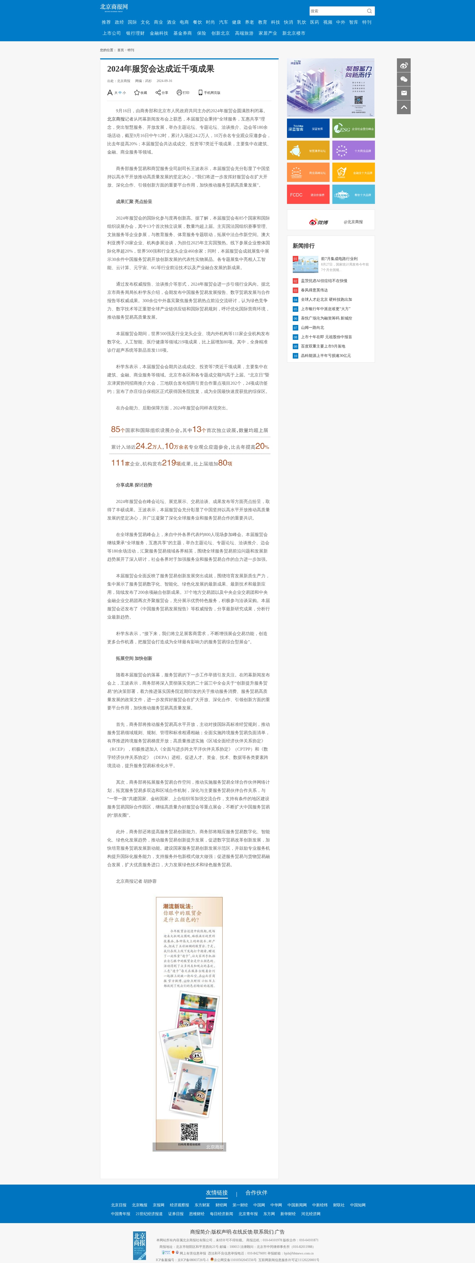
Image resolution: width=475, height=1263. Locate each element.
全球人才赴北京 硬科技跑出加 (326, 299)
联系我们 (264, 1231)
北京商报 (116, 119)
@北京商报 (353, 222)
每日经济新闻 (221, 1214)
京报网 (158, 1205)
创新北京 (220, 33)
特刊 (367, 22)
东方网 (269, 1214)
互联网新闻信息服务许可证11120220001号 (288, 1259)
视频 (328, 22)
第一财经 (240, 1205)
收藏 (143, 92)
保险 (201, 33)
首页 (120, 49)
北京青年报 (248, 1214)
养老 (249, 22)
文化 (145, 22)
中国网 (259, 1205)
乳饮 (301, 22)
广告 (280, 1231)
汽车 (223, 22)
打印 (186, 92)
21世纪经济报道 (149, 1214)
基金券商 (182, 33)
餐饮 (197, 22)
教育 (262, 22)
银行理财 (135, 33)
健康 (236, 22)
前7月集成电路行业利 (339, 259)
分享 (165, 92)
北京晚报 (139, 1205)
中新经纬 (320, 1205)
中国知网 (358, 1205)
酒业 (171, 22)
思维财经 (197, 1214)
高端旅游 (244, 33)
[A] (110, 92)
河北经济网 (311, 1214)
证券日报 (176, 1214)
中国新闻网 (297, 1205)
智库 (353, 22)
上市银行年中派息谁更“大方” (325, 309)
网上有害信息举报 (193, 1253)
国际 (132, 22)
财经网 (221, 1205)
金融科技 (159, 33)
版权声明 (221, 1231)
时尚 (210, 22)
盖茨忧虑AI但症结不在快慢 (324, 281)
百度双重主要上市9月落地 (323, 346)
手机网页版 (212, 92)
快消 (288, 22)
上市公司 (112, 33)
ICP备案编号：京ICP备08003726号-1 (182, 1259)
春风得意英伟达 (314, 290)
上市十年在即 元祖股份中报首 (326, 337)
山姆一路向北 (312, 327)
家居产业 (268, 33)
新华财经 (288, 1214)
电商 (184, 22)
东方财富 (202, 1205)
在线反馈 (242, 1231)
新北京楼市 (294, 33)
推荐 (106, 22)
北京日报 (118, 1205)
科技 (275, 22)
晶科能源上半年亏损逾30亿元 (326, 355)
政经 (119, 22)
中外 (341, 22)
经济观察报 (179, 1205)
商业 (158, 22)
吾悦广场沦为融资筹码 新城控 (326, 318)
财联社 (339, 1205)
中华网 (276, 1205)
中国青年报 (120, 1214)
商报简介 (200, 1231)
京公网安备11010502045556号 (235, 1259)
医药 (314, 22)
